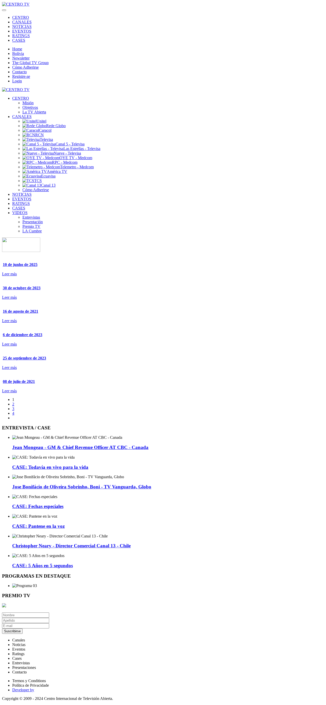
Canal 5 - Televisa (70, 144)
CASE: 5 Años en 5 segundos (42, 565)
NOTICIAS (22, 26)
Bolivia (18, 53)
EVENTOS (21, 31)
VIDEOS (20, 213)
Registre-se (21, 76)
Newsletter (21, 58)
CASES (18, 40)
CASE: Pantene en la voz (38, 526)
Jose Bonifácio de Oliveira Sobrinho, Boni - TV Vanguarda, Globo (81, 486)
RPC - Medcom (64, 162)
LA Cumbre (32, 231)
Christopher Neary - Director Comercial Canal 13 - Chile (71, 545)
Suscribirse (12, 631)
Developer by (23, 690)
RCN (39, 135)
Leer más (9, 274)
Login (17, 81)
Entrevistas (31, 217)
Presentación (32, 222)
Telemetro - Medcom (77, 167)
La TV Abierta (34, 112)
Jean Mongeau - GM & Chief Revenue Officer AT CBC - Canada (80, 447)
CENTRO (20, 17)
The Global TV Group (30, 63)
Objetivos (30, 107)
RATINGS (21, 36)
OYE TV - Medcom (75, 158)
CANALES (22, 22)
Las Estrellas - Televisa (81, 148)
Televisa (46, 139)
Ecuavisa (48, 176)
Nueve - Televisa (67, 153)
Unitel (41, 121)
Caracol (45, 130)
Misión (28, 103)
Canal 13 (48, 185)
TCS (38, 180)
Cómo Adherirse (25, 67)
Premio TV (31, 226)
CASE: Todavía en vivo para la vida (50, 467)
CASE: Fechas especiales (37, 506)
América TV (57, 171)
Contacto (19, 72)
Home (17, 49)
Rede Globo (56, 126)
